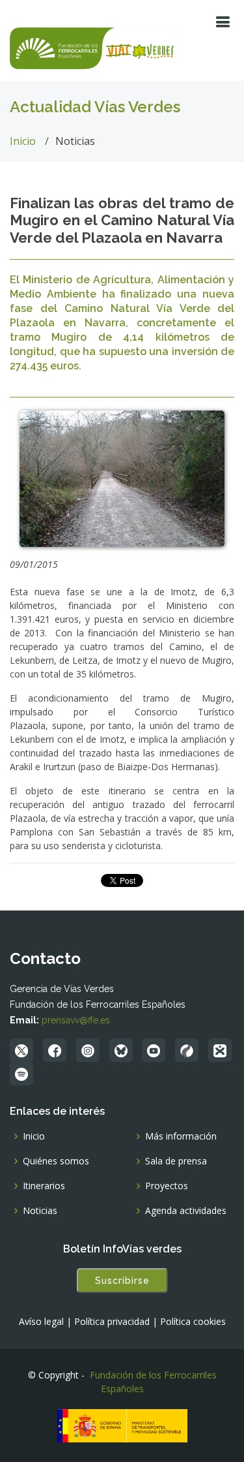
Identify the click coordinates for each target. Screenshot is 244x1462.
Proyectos (166, 1185)
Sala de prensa (176, 1161)
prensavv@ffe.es (76, 1020)
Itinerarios (44, 1185)
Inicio (23, 141)
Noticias (40, 1210)
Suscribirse (122, 1280)
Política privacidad (112, 1321)
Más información (181, 1136)
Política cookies (193, 1321)
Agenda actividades (185, 1210)
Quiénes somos (56, 1161)
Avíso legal (41, 1321)
